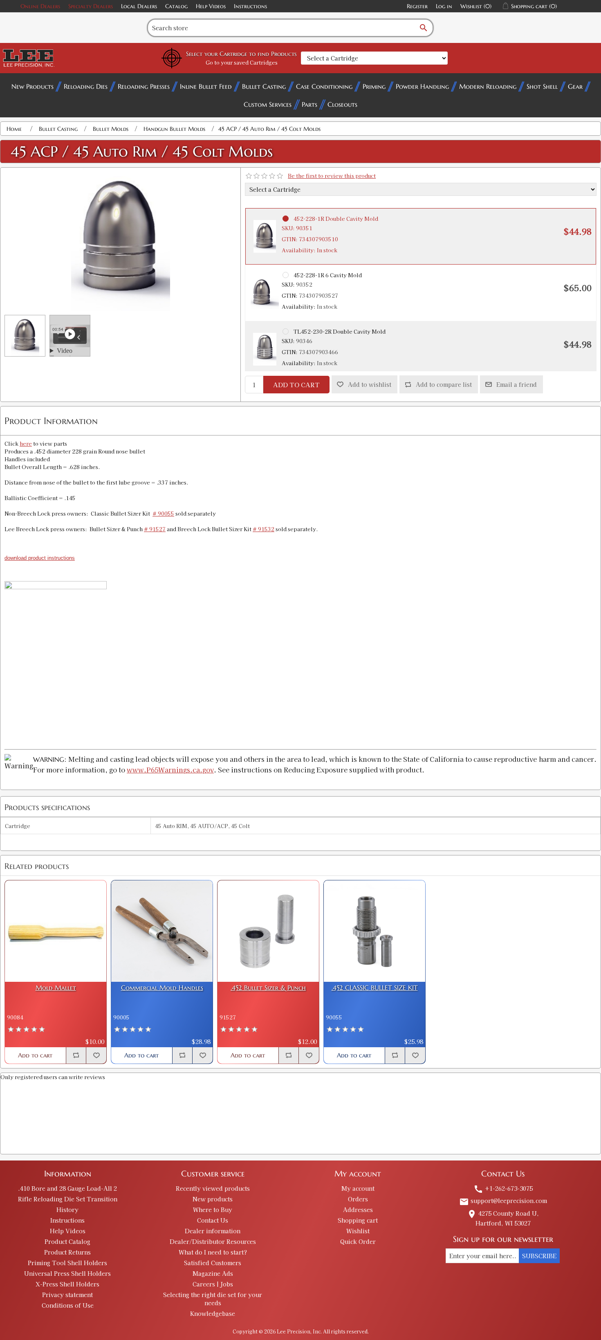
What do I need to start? (213, 1252)
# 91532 (263, 529)
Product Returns (67, 1252)
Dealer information (212, 1231)
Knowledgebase (212, 1313)
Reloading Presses (144, 86)
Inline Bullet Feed (206, 86)
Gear (575, 86)
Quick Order (358, 1241)
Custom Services (268, 104)
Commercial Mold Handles (162, 988)
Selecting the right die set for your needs (212, 1299)
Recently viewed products (213, 1188)
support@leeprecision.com (503, 1200)
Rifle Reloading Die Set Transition (67, 1199)
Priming (374, 86)
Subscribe (539, 1256)
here (26, 443)
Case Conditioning (324, 86)
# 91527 (155, 529)
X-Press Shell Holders (67, 1284)
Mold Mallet (56, 988)
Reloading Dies (86, 86)
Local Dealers (139, 6)
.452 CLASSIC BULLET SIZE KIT (375, 988)
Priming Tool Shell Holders (67, 1263)
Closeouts (342, 104)
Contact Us (212, 1220)
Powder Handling (422, 86)
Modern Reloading (487, 86)
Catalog (176, 6)
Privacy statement (67, 1295)
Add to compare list (444, 384)
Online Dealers (40, 6)
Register (417, 6)
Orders (358, 1199)
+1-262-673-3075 (503, 1188)
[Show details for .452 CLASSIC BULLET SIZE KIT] (374, 931)
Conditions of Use (68, 1305)
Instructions (250, 6)
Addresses (358, 1209)
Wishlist (358, 1231)
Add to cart (296, 384)
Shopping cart (358, 1220)
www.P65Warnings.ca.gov (170, 769)
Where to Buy (212, 1209)
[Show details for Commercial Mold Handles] (162, 931)
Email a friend (516, 384)
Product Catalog (67, 1241)
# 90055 (163, 513)
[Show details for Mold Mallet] (55, 931)
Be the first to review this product (332, 176)
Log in (444, 6)
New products (213, 1199)
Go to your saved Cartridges (242, 62)
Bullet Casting (264, 86)
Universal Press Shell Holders (67, 1273)
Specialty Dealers (90, 6)
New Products (32, 86)
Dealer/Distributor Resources (213, 1241)
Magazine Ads (213, 1273)
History (67, 1209)
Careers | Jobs (213, 1284)
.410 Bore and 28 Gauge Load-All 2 (67, 1188)
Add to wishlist (369, 384)
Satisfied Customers (212, 1263)
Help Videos (211, 6)
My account (358, 1188)
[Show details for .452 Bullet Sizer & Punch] (268, 931)
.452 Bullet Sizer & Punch (268, 988)
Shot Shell (542, 86)
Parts (309, 104)
